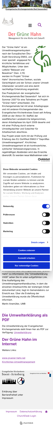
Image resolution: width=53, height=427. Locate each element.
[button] (28, 25)
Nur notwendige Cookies (26, 265)
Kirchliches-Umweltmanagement (18, 361)
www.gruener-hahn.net (13, 358)
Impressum (11, 411)
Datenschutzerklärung (31, 411)
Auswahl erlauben (26, 258)
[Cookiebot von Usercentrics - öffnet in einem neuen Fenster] (38, 159)
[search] (40, 25)
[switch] (46, 214)
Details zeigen (38, 242)
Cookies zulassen (26, 250)
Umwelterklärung (22, 332)
